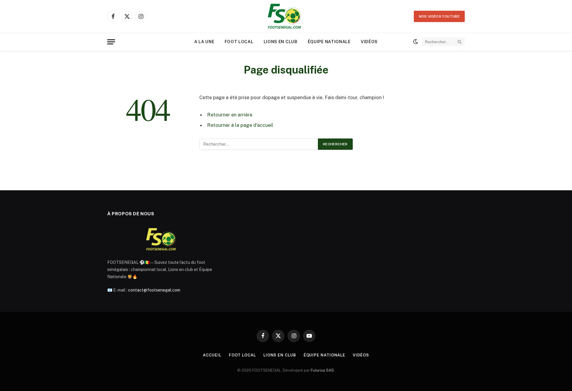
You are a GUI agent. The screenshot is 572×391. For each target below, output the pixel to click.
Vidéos (369, 41)
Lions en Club (281, 41)
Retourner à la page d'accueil (240, 125)
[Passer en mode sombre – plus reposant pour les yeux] (415, 41)
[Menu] (111, 42)
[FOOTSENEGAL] (286, 16)
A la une (204, 41)
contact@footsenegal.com (154, 290)
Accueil (212, 355)
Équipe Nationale (329, 41)
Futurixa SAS (322, 370)
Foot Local (239, 41)
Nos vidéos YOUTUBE (439, 16)
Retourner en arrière (229, 115)
